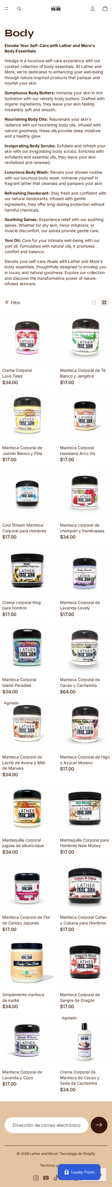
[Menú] (6, 8)
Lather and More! (44, 1153)
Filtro (15, 302)
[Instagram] (35, 1177)
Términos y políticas (56, 1165)
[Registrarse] (99, 1125)
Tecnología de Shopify (77, 1153)
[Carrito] (105, 8)
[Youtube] (46, 1177)
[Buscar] (19, 8)
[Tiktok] (56, 1177)
